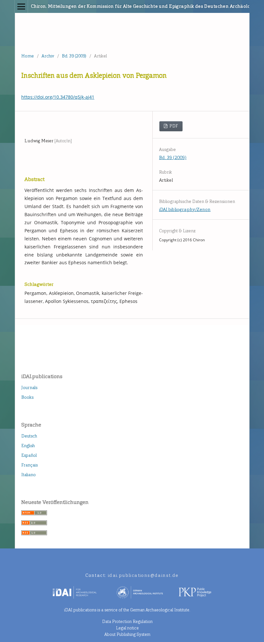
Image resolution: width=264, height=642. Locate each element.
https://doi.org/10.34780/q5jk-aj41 (57, 97)
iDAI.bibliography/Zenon (185, 209)
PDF (173, 126)
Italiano (28, 474)
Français (29, 465)
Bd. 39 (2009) (74, 56)
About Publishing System (127, 634)
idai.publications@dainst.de (143, 575)
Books (27, 397)
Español (29, 455)
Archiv (48, 56)
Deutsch (29, 436)
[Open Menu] (21, 6)
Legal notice (127, 628)
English (28, 445)
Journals (29, 387)
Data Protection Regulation (127, 621)
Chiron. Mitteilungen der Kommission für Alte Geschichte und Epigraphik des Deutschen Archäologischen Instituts (107, 6)
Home (27, 56)
